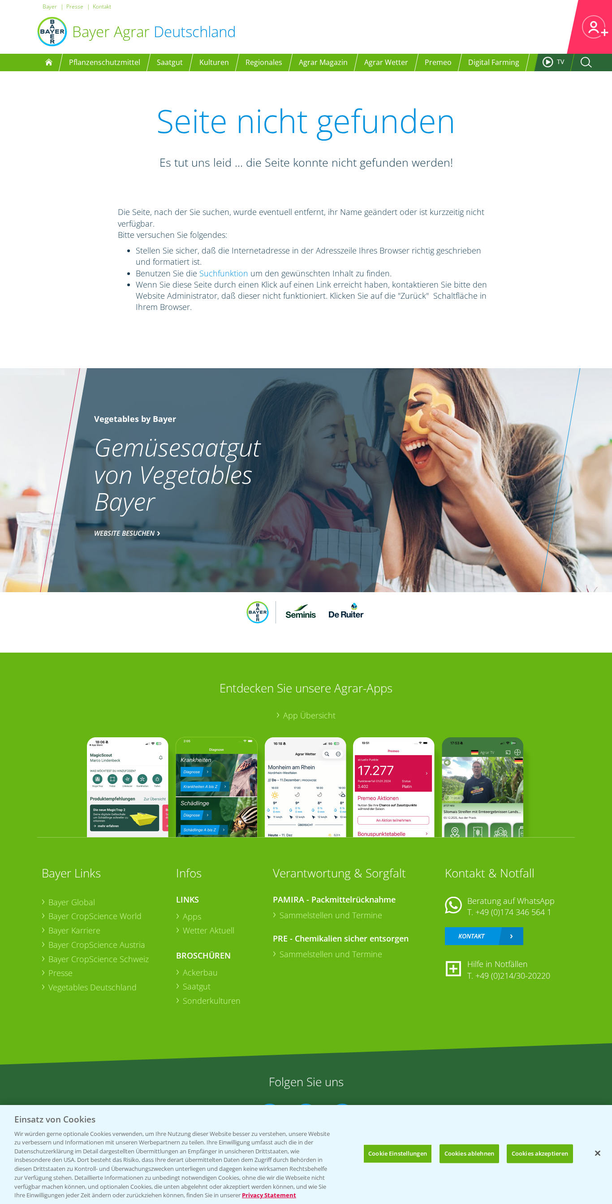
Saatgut (197, 986)
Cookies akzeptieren (540, 1153)
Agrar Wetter (386, 62)
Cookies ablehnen (469, 1153)
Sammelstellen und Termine (331, 915)
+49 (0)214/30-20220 (512, 975)
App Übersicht (309, 715)
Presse (74, 6)
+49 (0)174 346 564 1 (513, 912)
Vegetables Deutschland (92, 987)
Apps (192, 916)
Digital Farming (493, 62)
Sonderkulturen (212, 1000)
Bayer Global (71, 902)
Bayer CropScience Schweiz (98, 959)
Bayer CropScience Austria (96, 944)
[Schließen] (598, 1153)
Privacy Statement (269, 1195)
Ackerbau (200, 972)
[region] (306, 1154)
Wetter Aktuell (208, 930)
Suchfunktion (223, 273)
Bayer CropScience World (95, 916)
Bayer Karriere (74, 930)
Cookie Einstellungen (397, 1153)
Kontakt (102, 6)
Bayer (50, 6)
